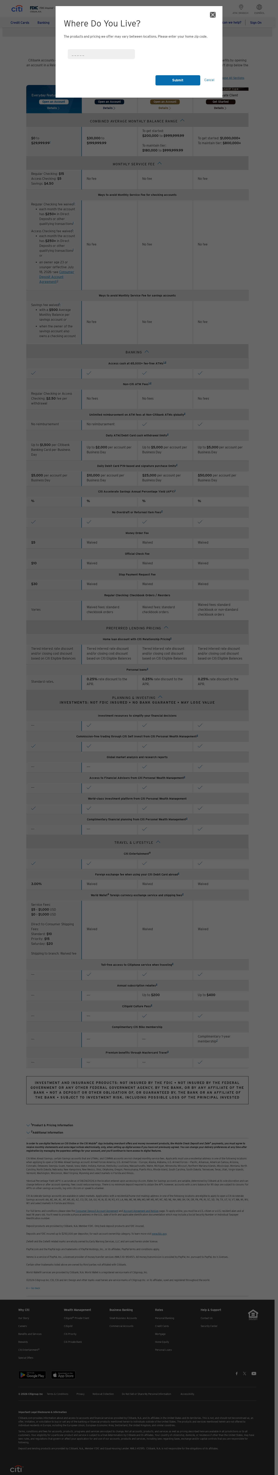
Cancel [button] (209, 80)
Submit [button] (177, 80)
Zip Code (73, 46)
